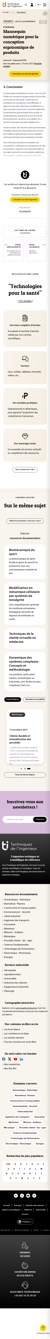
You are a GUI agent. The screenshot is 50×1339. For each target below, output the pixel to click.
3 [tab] (28, 768)
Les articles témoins (14, 1038)
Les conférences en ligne (16, 1034)
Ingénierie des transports (16, 920)
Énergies (8, 957)
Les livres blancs (12, 1029)
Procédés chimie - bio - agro (18, 941)
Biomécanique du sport (22, 552)
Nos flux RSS (10, 1069)
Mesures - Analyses (13, 932)
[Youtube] (15, 1059)
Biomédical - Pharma (14, 904)
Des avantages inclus (25, 444)
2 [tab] (25, 768)
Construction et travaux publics (20, 908)
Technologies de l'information (19, 949)
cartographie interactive (26, 1008)
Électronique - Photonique (17, 953)
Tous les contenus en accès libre (20, 1042)
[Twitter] (9, 1059)
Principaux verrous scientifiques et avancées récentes (14, 250)
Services (25, 366)
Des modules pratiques (25, 403)
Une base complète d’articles (25, 325)
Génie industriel (12, 916)
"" (25, 289)
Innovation (9, 924)
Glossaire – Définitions (34, 249)
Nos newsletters (12, 1064)
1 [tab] (21, 768)
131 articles (25, 301)
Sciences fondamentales (16, 945)
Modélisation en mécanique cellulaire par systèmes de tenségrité (24, 594)
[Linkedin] (21, 1059)
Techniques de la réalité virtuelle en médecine (22, 638)
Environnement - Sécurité (17, 912)
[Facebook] (3, 1059)
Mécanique (9, 936)
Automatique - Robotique (17, 900)
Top (8, 1164)
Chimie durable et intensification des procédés (20, 739)
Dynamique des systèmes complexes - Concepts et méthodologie (24, 663)
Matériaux (9, 929)
